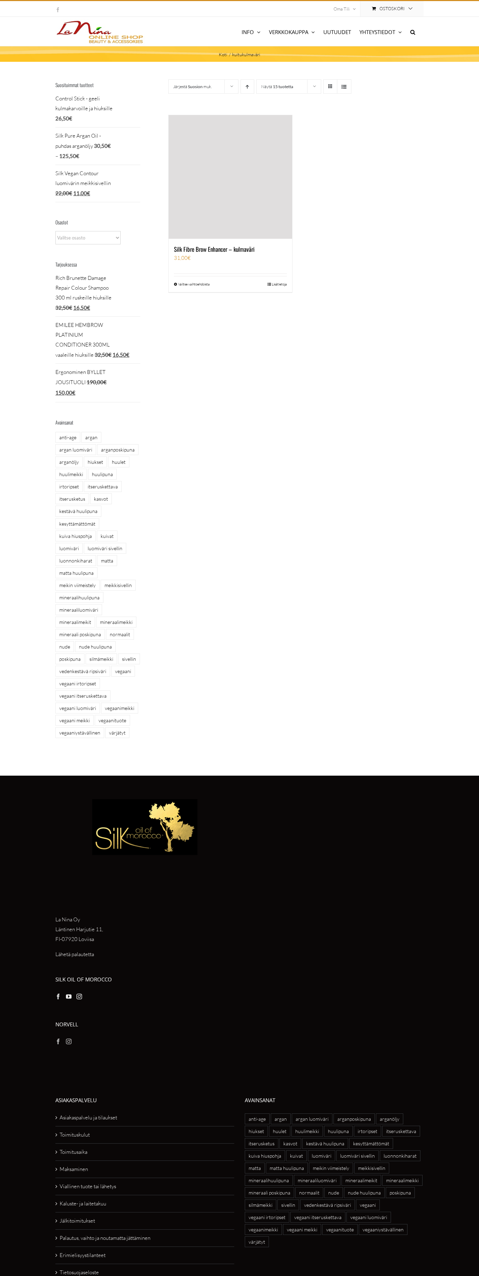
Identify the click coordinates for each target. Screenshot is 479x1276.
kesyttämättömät (77, 524)
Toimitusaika (73, 1152)
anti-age (67, 437)
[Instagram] (79, 996)
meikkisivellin (118, 585)
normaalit (120, 634)
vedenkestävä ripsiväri (82, 671)
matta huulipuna (76, 573)
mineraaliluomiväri (78, 610)
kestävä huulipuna (78, 511)
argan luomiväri (75, 450)
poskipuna (70, 659)
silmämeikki (101, 659)
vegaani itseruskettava (83, 696)
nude (64, 647)
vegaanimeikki (119, 708)
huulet (119, 462)
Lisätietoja (279, 284)
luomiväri (69, 548)
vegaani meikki (74, 720)
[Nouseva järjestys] (247, 86)
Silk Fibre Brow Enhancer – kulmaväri (214, 249)
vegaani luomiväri (77, 708)
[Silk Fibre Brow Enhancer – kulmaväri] (230, 177)
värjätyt (117, 733)
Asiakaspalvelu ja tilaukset (88, 1117)
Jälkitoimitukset (77, 1220)
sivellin (129, 659)
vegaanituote (112, 720)
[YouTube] (69, 996)
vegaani (123, 671)
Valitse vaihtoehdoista (194, 284)
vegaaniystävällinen (79, 733)
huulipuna (102, 474)
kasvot (101, 499)
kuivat (107, 536)
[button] (412, 31)
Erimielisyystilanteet (83, 1255)
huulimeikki (71, 474)
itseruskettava (103, 486)
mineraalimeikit (75, 622)
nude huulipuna (95, 647)
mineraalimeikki (116, 622)
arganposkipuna (118, 450)
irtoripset (69, 486)
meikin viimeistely (77, 585)
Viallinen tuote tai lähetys (88, 1186)
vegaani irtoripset (77, 683)
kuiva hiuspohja (75, 536)
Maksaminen (74, 1169)
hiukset (95, 462)
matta (107, 561)
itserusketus (72, 499)
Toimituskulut (75, 1134)
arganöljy (69, 462)
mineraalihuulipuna (79, 597)
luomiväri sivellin (105, 548)
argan (91, 437)
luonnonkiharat (75, 561)
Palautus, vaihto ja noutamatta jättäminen (105, 1238)
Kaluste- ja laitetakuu (83, 1203)
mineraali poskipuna (80, 634)
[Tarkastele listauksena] (344, 86)
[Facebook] (58, 996)
